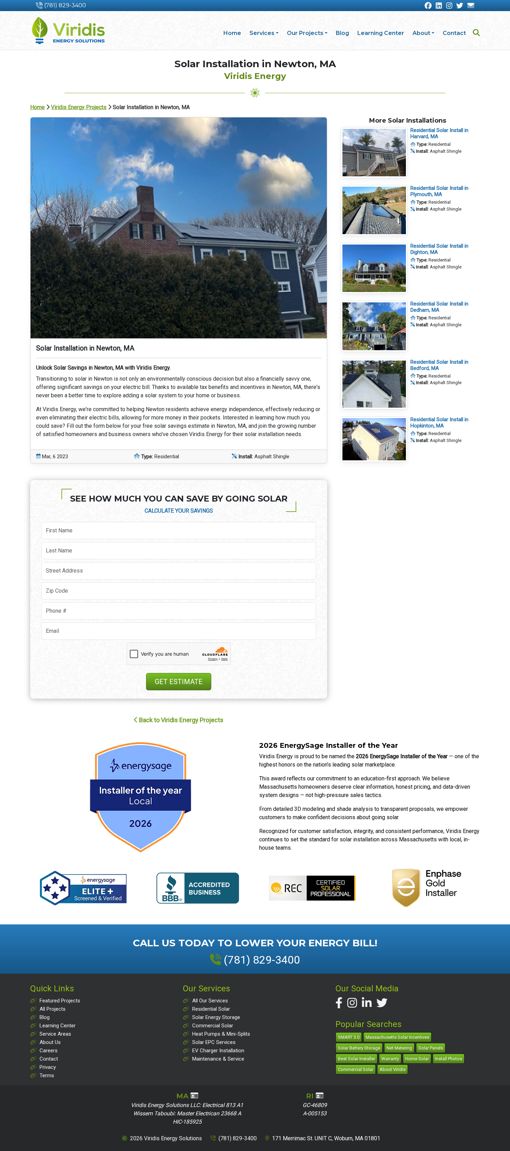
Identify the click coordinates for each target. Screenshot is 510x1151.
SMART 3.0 (348, 1037)
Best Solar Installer (356, 1058)
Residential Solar (211, 1009)
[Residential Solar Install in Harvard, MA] (374, 152)
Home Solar (417, 1058)
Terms (47, 1075)
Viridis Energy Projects (79, 107)
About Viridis (393, 1069)
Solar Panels (430, 1048)
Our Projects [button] (305, 33)
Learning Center (380, 33)
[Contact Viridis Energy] (470, 6)
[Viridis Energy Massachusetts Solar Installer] (68, 30)
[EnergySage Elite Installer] (140, 797)
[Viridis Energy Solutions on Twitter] (382, 1003)
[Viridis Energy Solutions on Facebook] (338, 1003)
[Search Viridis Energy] (476, 33)
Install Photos (448, 1058)
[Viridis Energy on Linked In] (439, 6)
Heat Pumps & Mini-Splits (221, 1034)
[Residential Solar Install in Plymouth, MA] (374, 210)
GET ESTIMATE (179, 682)
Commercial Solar (212, 1025)
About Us (50, 1042)
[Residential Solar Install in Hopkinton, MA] (374, 439)
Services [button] (261, 33)
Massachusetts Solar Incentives (397, 1037)
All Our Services (210, 1001)
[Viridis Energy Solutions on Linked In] (367, 1003)
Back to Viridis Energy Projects (180, 720)
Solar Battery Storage (359, 1048)
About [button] (421, 33)
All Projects (53, 1009)
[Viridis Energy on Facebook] (428, 6)
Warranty (390, 1058)
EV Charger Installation (218, 1050)
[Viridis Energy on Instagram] (449, 6)
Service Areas (55, 1034)
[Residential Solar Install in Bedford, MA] (374, 384)
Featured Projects (60, 1001)
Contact (454, 33)
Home (232, 33)
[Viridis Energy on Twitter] (459, 6)
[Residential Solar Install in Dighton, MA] (374, 268)
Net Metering (399, 1048)
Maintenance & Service (218, 1059)
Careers (49, 1050)
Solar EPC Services (214, 1042)
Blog (342, 33)
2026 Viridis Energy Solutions (166, 1138)
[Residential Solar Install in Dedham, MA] (374, 326)
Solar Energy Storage (216, 1017)
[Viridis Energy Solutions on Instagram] (352, 1003)
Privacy (48, 1067)
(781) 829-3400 (65, 5)
